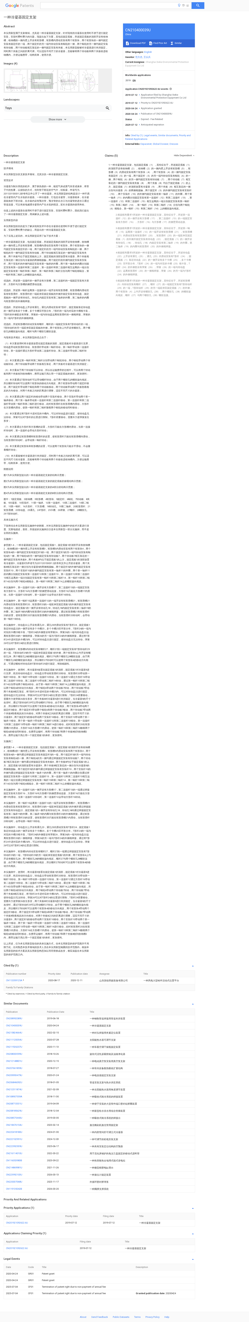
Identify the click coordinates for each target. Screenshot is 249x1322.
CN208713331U (14, 1103)
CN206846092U (14, 1082)
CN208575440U (14, 1117)
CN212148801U (14, 1061)
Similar (178, 43)
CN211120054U (14, 1039)
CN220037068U (14, 1181)
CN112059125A (14, 980)
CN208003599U (14, 1054)
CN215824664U (14, 1032)
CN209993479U (14, 1075)
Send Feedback (99, 1317)
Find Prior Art (160, 43)
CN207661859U (14, 1068)
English (148, 52)
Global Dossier (160, 144)
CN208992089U (14, 1018)
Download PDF (138, 43)
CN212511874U (14, 1089)
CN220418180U (14, 1132)
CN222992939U (14, 1146)
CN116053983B (14, 1160)
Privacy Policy (152, 1317)
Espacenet (146, 144)
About (83, 1317)
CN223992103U (14, 1174)
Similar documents (168, 135)
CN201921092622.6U (17, 1222)
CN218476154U (14, 1125)
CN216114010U (14, 1153)
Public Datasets (121, 1317)
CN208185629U (14, 1110)
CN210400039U (14, 1025)
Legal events (150, 135)
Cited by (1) (137, 135)
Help (166, 1317)
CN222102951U (14, 1139)
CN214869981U (14, 1167)
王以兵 (147, 57)
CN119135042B (14, 1188)
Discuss (174, 144)
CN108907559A (14, 1096)
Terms (137, 1317)
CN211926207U (14, 1046)
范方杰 (138, 57)
